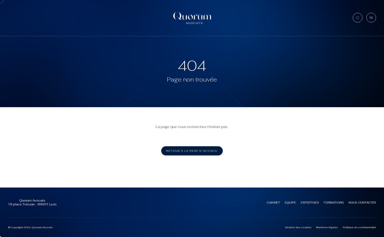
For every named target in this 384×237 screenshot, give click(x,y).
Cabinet (273, 202)
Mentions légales (327, 227)
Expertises (310, 202)
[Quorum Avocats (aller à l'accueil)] (192, 18)
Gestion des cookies (298, 227)
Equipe (290, 202)
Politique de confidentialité (359, 227)
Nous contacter (362, 202)
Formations (334, 202)
